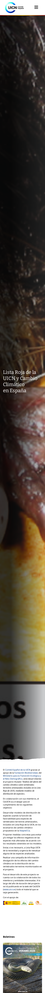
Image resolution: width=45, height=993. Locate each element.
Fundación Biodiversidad (26, 772)
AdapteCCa (25, 830)
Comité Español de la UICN (17, 769)
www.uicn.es (10, 889)
